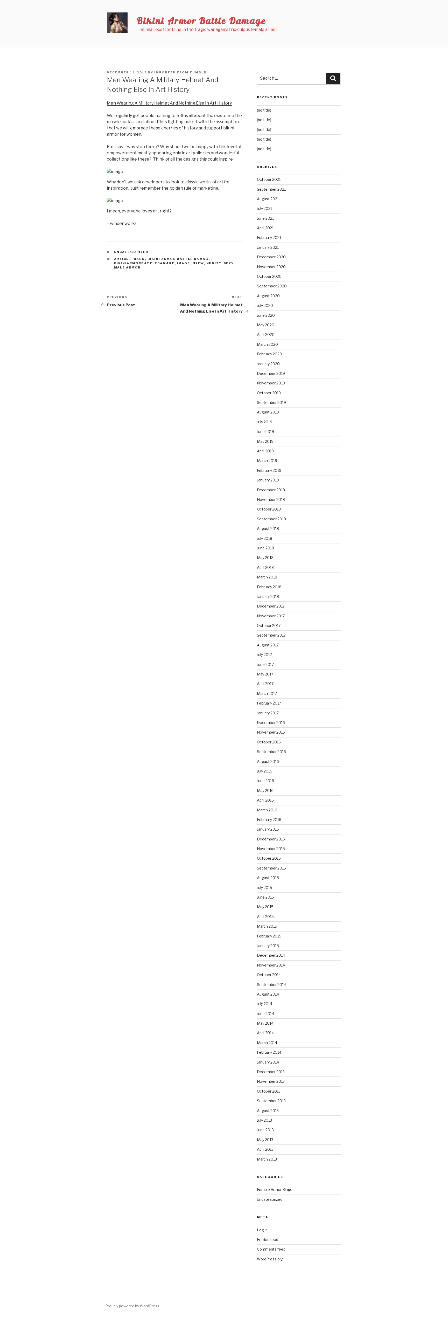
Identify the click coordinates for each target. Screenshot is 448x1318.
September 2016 (271, 751)
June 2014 (265, 1013)
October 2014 (269, 974)
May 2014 (265, 1023)
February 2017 (269, 703)
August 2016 (268, 761)
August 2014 (268, 994)
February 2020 (269, 354)
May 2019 (265, 441)
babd (139, 259)
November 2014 (271, 965)
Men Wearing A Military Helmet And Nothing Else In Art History (169, 103)
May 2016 (265, 790)
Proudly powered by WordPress (132, 1306)
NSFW (198, 263)
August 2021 (268, 199)
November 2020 (271, 267)
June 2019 (265, 431)
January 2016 (268, 829)
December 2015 (271, 839)
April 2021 (265, 228)
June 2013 (265, 1130)
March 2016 (267, 810)
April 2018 (265, 567)
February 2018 (269, 587)
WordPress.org (270, 1259)
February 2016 (269, 819)
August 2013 (268, 1110)
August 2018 (268, 528)
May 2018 (265, 557)
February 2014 (269, 1052)
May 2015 (265, 907)
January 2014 (268, 1062)
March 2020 (267, 344)
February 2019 (269, 470)
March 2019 (267, 460)
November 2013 (271, 1081)
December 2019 (271, 373)
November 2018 (271, 499)
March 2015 (267, 926)
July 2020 (265, 305)
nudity (213, 263)
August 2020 (268, 296)
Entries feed (267, 1239)
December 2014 (271, 955)
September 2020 (272, 286)
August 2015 (268, 877)
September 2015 (271, 868)
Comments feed (271, 1249)
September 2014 (271, 984)
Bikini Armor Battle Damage (201, 20)
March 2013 (267, 1159)
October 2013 (269, 1091)
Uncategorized (131, 252)
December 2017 (271, 606)
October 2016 (269, 742)
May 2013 (265, 1139)
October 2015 (269, 858)
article (122, 259)
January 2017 (268, 713)
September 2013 (271, 1101)
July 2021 (264, 208)
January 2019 (268, 480)
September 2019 (271, 402)
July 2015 (264, 887)
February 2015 (269, 936)
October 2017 (269, 625)
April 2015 (265, 916)
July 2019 (264, 422)
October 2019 (269, 393)
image (183, 263)
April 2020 (266, 334)
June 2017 (265, 664)
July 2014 (264, 1004)
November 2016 (271, 732)
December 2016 (271, 722)
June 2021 (265, 218)
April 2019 (265, 451)
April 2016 (265, 800)
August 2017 (268, 645)
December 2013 (271, 1071)
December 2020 (271, 257)
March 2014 (267, 1042)
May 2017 (265, 674)
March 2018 (267, 577)
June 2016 (265, 780)
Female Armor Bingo (274, 1189)
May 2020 (265, 325)
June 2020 (266, 315)
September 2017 (271, 635)
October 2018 (269, 509)
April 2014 (265, 1033)
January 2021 (268, 247)
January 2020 (268, 364)
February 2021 (269, 237)
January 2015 (268, 945)
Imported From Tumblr (180, 72)
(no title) (264, 110)
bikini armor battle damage (179, 259)
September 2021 (271, 189)
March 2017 (267, 693)
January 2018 (268, 596)
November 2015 (271, 848)
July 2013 (264, 1120)
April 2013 (265, 1149)
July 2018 (264, 538)
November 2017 (271, 616)
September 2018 (271, 519)
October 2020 (269, 276)
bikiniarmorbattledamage (144, 263)
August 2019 (268, 412)
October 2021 (269, 179)
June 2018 (265, 548)
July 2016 (264, 771)
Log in (262, 1230)
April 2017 (265, 683)
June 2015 (265, 897)
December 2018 (271, 490)
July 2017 (264, 654)
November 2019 (271, 383)
